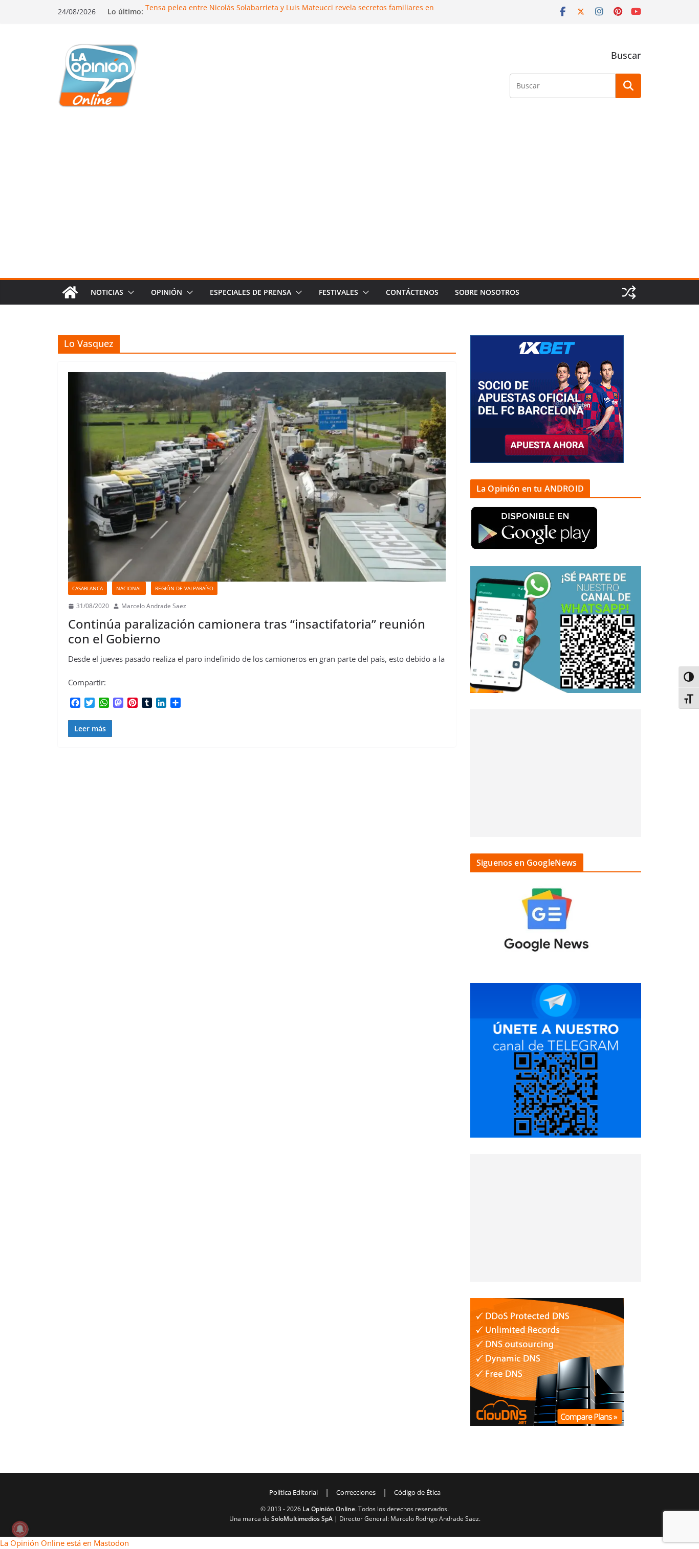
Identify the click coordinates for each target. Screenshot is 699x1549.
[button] (129, 292)
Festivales (338, 292)
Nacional (129, 588)
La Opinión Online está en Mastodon (64, 1543)
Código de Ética (417, 1492)
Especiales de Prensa (250, 292)
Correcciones (356, 1492)
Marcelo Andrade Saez (153, 606)
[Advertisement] (349, 201)
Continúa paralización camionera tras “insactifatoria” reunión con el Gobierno (246, 631)
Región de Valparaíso (184, 588)
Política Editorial (293, 1492)
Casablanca (87, 588)
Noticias (107, 292)
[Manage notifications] (20, 1529)
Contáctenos (412, 292)
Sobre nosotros (487, 292)
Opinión (166, 292)
